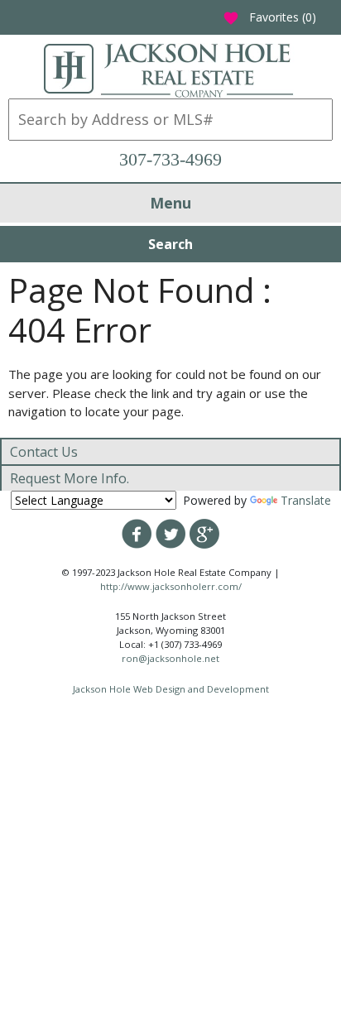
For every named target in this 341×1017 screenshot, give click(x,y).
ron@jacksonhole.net (170, 658)
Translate (306, 500)
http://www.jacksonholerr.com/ (171, 586)
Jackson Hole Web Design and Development (171, 689)
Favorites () (269, 17)
